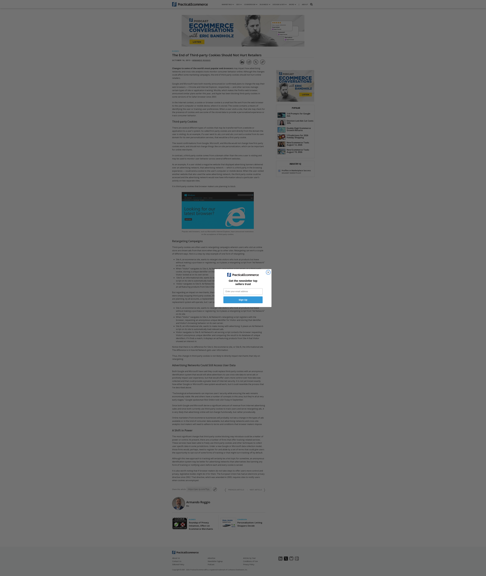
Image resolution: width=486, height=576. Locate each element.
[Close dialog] (268, 272)
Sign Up (243, 300)
